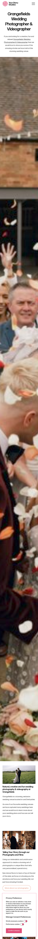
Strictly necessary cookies (14, 921)
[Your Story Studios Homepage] (10, 4)
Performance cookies (13, 924)
